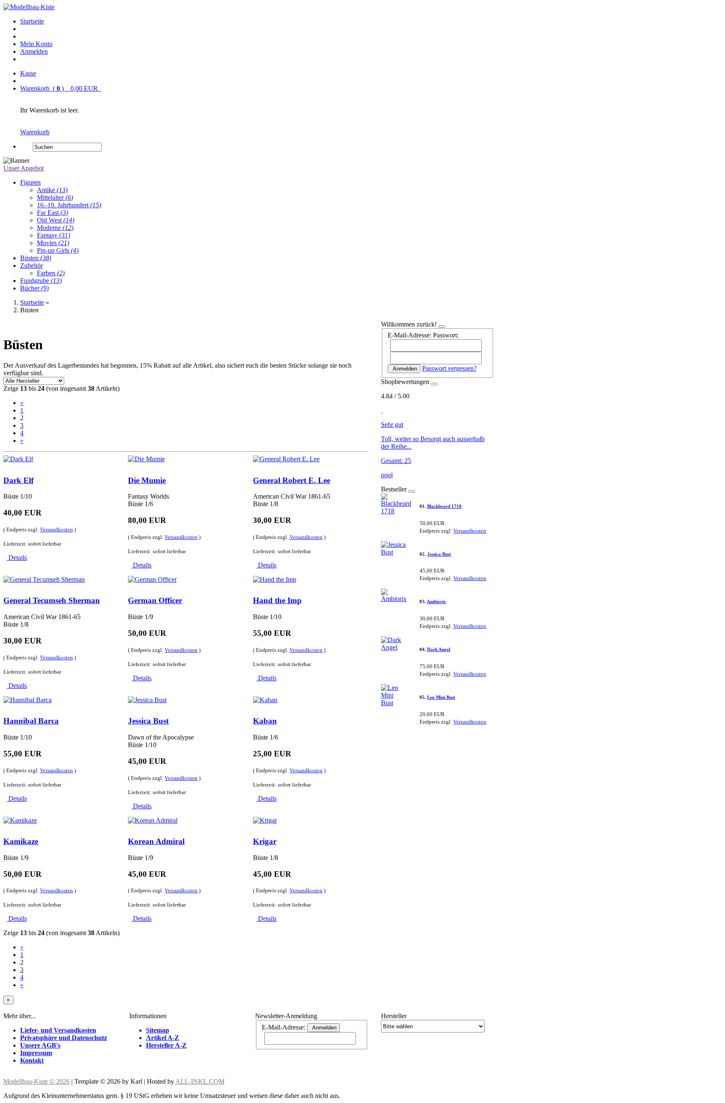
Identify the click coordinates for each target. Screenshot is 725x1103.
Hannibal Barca (31, 720)
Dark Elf (18, 480)
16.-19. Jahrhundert (69, 205)
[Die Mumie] (146, 459)
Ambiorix (436, 601)
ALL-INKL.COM (199, 1081)
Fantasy (53, 235)
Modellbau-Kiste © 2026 (36, 1081)
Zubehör (31, 265)
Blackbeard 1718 (444, 506)
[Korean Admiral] (152, 820)
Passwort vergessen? (449, 368)
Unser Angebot (23, 168)
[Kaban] (265, 699)
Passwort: (446, 335)
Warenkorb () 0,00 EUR (60, 88)
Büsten (35, 257)
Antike (52, 189)
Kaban (265, 720)
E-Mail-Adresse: (409, 335)
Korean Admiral (156, 841)
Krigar (264, 841)
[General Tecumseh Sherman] (44, 579)
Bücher (34, 288)
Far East (52, 212)
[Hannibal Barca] (27, 699)
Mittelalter (55, 197)
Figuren (30, 182)
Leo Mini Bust (441, 697)
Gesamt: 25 (396, 460)
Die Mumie (147, 480)
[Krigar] (265, 820)
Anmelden (34, 51)
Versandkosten (56, 529)
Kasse (28, 73)
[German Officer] (152, 579)
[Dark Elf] (18, 459)
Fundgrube (41, 280)
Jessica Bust (148, 720)
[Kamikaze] (20, 820)
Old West (55, 220)
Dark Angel (438, 649)
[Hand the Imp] (274, 579)
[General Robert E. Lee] (286, 459)
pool (387, 474)
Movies (53, 242)
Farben (51, 273)
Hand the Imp (277, 600)
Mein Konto (36, 43)
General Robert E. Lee (291, 480)
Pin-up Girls (57, 250)
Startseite (32, 21)
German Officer (155, 600)
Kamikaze (20, 841)
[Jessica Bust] (147, 699)
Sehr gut (392, 424)
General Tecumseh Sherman (51, 600)
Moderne (55, 227)
